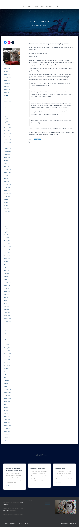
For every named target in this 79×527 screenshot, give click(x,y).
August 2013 (7, 258)
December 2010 (7, 353)
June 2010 (6, 371)
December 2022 (7, 110)
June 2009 (6, 407)
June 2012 (6, 300)
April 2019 (6, 166)
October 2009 (7, 395)
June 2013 (6, 264)
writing (29, 6)
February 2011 (7, 347)
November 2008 (7, 428)
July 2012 (6, 297)
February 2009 (7, 419)
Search (30, 500)
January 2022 (7, 124)
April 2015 (6, 208)
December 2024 (7, 89)
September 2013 (7, 255)
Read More (8, 485)
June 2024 (6, 95)
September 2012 (7, 291)
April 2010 (6, 377)
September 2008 (7, 434)
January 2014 (7, 243)
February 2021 (7, 136)
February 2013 (7, 276)
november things (60, 468)
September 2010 (7, 362)
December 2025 (7, 77)
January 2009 (7, 422)
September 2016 (7, 190)
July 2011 (6, 333)
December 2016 (7, 184)
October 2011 (7, 324)
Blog (57, 6)
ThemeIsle (73, 523)
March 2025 (6, 86)
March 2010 (6, 380)
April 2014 (6, 234)
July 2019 (6, 160)
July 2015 (6, 199)
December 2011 (7, 318)
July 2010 (6, 368)
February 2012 (7, 312)
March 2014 (6, 237)
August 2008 (7, 437)
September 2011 (7, 327)
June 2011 (6, 336)
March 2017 (6, 181)
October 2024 (7, 92)
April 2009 (6, 413)
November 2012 (7, 285)
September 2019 (7, 154)
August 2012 (7, 294)
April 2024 (6, 98)
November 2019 (7, 151)
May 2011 (6, 339)
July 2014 (6, 226)
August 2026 (7, 68)
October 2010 (7, 359)
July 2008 (6, 440)
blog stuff (33, 142)
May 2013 (6, 267)
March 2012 (6, 309)
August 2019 (7, 157)
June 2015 (6, 202)
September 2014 (7, 223)
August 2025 (7, 83)
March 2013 (6, 273)
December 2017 (7, 175)
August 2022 (7, 116)
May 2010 (6, 374)
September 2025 (7, 80)
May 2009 (6, 410)
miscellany (37, 139)
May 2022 (6, 122)
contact (26, 523)
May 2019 (6, 163)
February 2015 (7, 211)
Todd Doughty (6, 510)
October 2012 (7, 288)
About (22, 6)
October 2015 (7, 196)
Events (42, 6)
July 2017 (6, 178)
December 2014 (7, 214)
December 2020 (7, 139)
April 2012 (6, 306)
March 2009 (6, 416)
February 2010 (7, 383)
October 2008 (7, 431)
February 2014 (7, 240)
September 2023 (7, 104)
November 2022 (7, 113)
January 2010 (7, 386)
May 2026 (6, 71)
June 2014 (6, 229)
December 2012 (7, 282)
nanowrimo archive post (37, 468)
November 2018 (7, 172)
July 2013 (6, 261)
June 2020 (6, 145)
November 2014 (7, 217)
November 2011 (7, 321)
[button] (24, 6)
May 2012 (6, 303)
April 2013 (6, 270)
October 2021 (7, 130)
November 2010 (7, 356)
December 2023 (7, 101)
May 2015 (6, 205)
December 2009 (7, 389)
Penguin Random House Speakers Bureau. (12, 516)
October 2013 (7, 252)
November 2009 (7, 392)
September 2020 (7, 142)
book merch (49, 6)
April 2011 (6, 342)
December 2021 (7, 127)
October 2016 (7, 187)
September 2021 (7, 133)
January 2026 (7, 74)
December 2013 (7, 246)
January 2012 (7, 315)
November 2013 (7, 249)
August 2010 (7, 365)
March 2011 (6, 344)
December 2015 (7, 193)
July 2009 (6, 404)
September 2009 (7, 398)
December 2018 (7, 169)
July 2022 (6, 118)
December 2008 (7, 425)
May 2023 (6, 107)
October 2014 (7, 220)
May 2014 (6, 232)
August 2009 (7, 401)
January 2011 (7, 350)
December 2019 (7, 148)
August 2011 (6, 330)
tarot (36, 6)
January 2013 (7, 279)
